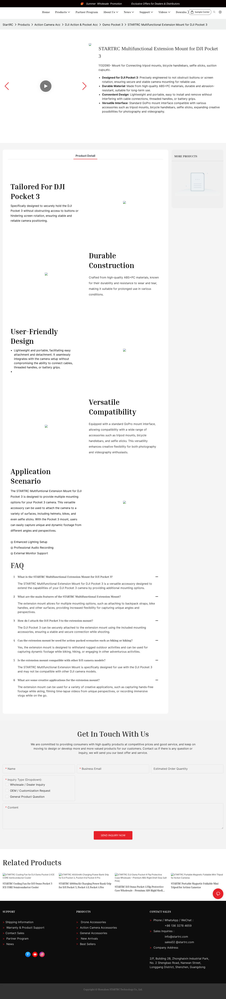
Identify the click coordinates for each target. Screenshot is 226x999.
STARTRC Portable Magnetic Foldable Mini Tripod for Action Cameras (194, 885)
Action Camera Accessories (98, 927)
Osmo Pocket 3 (112, 24)
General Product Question (27, 796)
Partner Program (16, 938)
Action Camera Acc (47, 24)
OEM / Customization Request (30, 790)
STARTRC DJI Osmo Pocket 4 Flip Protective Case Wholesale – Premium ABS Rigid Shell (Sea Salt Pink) (139, 888)
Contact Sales (13, 933)
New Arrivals (89, 938)
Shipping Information (18, 922)
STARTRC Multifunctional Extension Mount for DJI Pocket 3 (167, 24)
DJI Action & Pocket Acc (81, 24)
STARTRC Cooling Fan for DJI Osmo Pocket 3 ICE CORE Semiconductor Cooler (27, 885)
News (8, 944)
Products (24, 24)
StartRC (8, 24)
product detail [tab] (85, 155)
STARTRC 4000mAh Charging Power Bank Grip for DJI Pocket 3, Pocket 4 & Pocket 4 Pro (85, 885)
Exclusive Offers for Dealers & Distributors (155, 3)
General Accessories (93, 933)
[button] (188, 12)
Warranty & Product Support (24, 927)
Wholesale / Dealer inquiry (27, 784)
